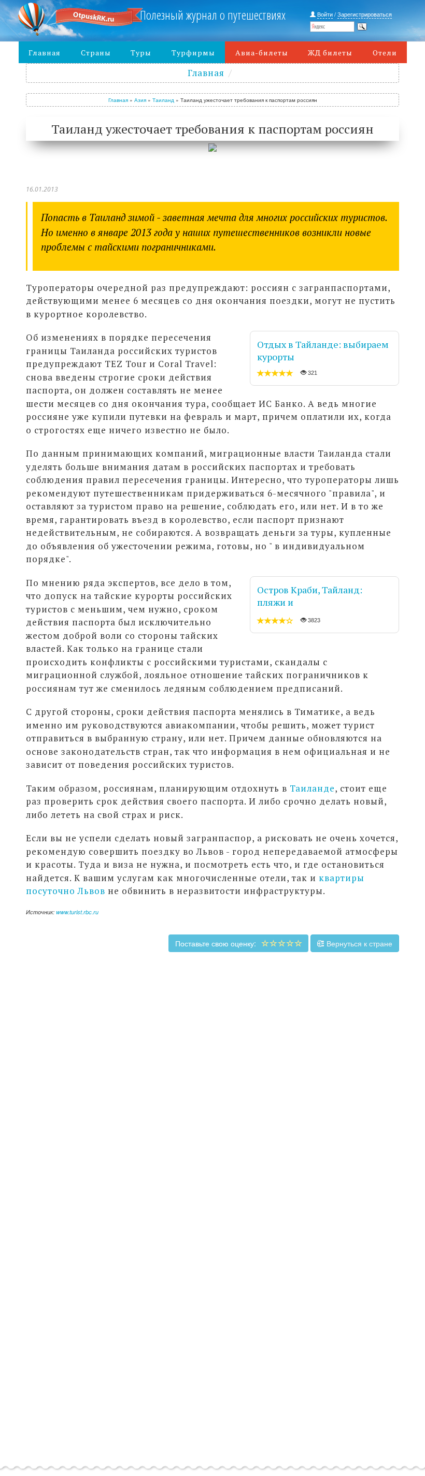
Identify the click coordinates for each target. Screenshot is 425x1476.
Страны (96, 52)
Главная (45, 52)
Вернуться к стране (358, 943)
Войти (325, 14)
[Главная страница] (67, 19)
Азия (140, 100)
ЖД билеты (330, 52)
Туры (141, 52)
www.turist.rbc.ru (77, 912)
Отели (385, 52)
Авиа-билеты (261, 52)
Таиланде (312, 788)
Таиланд (163, 100)
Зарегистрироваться (364, 14)
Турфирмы (193, 52)
